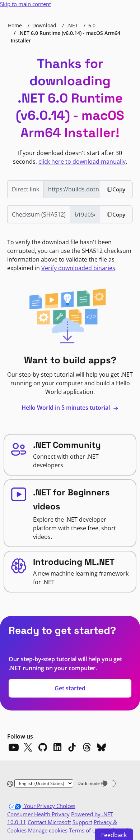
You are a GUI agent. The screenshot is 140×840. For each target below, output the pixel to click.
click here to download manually (82, 161)
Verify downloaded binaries (78, 268)
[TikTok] (72, 747)
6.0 (91, 25)
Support (82, 822)
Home (15, 25)
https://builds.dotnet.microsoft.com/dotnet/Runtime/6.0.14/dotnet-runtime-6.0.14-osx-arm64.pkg (73, 189)
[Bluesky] (101, 747)
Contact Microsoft (49, 822)
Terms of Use (85, 830)
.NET (72, 25)
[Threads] (87, 747)
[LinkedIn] (57, 747)
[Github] (43, 747)
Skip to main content (25, 4)
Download (44, 25)
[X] (28, 747)
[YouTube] (13, 747)
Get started (70, 688)
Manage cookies (47, 830)
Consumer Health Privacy (38, 814)
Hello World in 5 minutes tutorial (66, 408)
